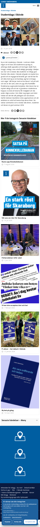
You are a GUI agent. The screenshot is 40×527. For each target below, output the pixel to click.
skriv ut (6, 53)
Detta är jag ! (5, 490)
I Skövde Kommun (22, 490)
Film (13, 490)
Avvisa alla (17, 522)
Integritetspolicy (17, 517)
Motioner (13, 495)
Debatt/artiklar (29, 488)
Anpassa (7, 522)
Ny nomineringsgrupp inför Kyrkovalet (14, 497)
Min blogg (4, 495)
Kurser (31, 492)
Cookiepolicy (7, 517)
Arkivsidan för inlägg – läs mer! (12, 488)
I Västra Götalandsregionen (11, 492)
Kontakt (25, 492)
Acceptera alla (30, 522)
